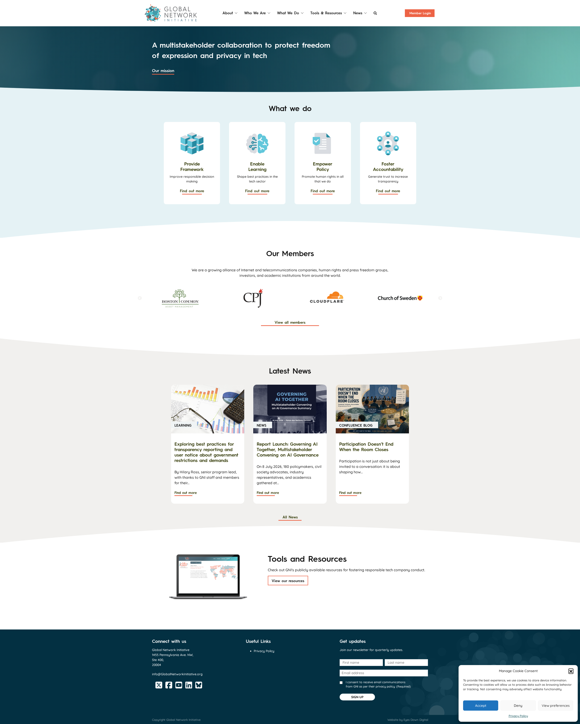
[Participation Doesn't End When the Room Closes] (372, 409)
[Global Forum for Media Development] (400, 298)
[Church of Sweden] (326, 298)
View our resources (288, 581)
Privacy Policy (518, 716)
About (227, 13)
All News (290, 517)
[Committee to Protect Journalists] (180, 298)
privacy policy (385, 686)
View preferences (556, 705)
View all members (290, 322)
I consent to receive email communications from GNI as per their (378, 684)
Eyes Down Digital (416, 720)
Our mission (163, 70)
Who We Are (255, 13)
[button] (571, 671)
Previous (140, 298)
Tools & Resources (326, 13)
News (357, 13)
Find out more (192, 191)
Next (440, 298)
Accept (480, 705)
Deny (518, 705)
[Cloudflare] (253, 298)
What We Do (288, 13)
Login (420, 13)
